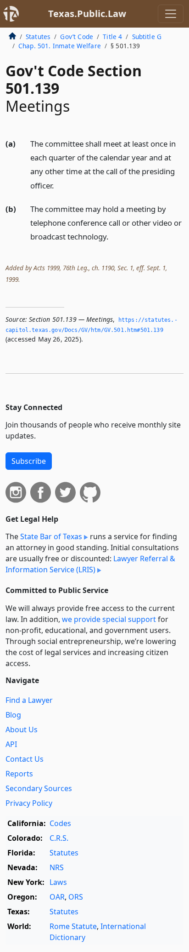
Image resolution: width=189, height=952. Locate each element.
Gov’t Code (76, 36)
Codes (60, 823)
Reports (19, 774)
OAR (57, 897)
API (11, 744)
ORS (75, 897)
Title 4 (112, 36)
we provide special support (109, 619)
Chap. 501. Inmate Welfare (59, 45)
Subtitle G (147, 36)
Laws (58, 882)
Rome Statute (73, 926)
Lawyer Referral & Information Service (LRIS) (90, 564)
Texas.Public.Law (87, 13)
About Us (22, 729)
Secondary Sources (39, 788)
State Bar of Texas (51, 536)
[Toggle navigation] (170, 14)
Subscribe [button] (28, 461)
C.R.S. (59, 838)
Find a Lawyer (29, 700)
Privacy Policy (29, 803)
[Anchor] (59, 185)
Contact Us (25, 759)
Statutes (38, 36)
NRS (57, 867)
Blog (13, 715)
